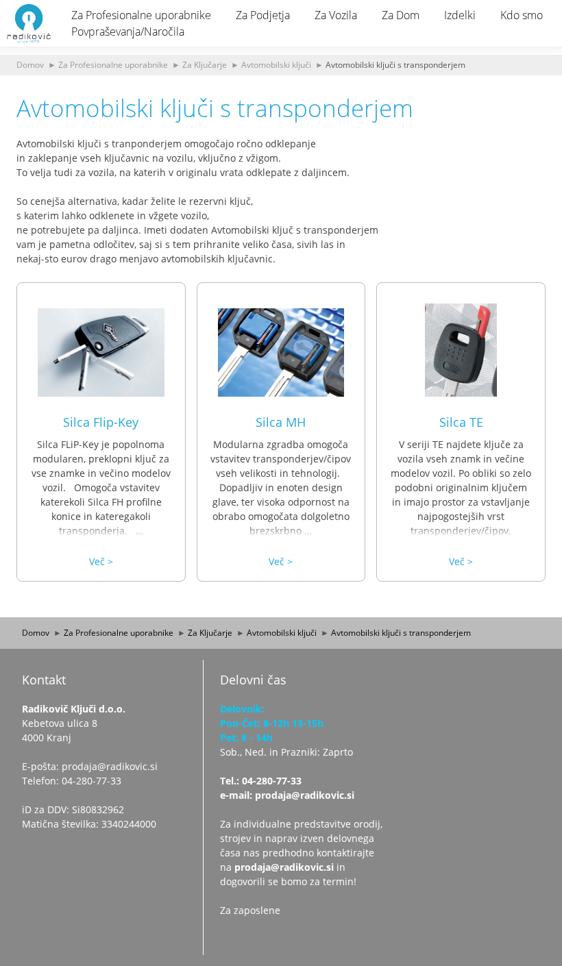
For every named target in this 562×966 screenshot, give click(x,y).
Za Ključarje (204, 64)
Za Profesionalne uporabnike (141, 15)
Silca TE (461, 422)
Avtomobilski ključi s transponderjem (395, 64)
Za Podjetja (263, 15)
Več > (101, 561)
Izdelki (460, 15)
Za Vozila (336, 15)
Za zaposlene (250, 910)
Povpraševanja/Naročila (127, 31)
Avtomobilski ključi (276, 64)
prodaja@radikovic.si (284, 867)
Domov (30, 64)
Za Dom (400, 15)
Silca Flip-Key (100, 422)
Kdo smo (521, 15)
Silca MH (281, 422)
